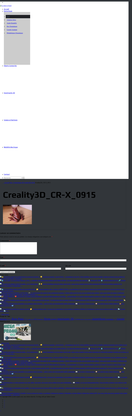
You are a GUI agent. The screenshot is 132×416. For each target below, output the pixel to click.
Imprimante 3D (9, 93)
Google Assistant (12, 30)
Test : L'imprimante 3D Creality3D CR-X (22, 182)
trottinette (110, 319)
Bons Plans (18, 318)
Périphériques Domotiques (15, 33)
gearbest (54, 319)
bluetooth (9, 319)
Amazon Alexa (11, 20)
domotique (40, 319)
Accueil (6, 9)
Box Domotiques (12, 26)
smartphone (98, 318)
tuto (115, 319)
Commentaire (5, 240)
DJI (35, 319)
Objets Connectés (10, 66)
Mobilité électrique (11, 147)
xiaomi (120, 318)
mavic (82, 319)
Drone (47, 318)
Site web (68, 265)
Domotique (8, 11)
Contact (7, 174)
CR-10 (25, 319)
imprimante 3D (65, 318)
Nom (2, 257)
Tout (8, 16)
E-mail (3, 265)
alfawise (3, 319)
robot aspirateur (88, 319)
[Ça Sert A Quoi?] (6, 5)
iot (75, 319)
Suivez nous (5, 314)
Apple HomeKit (12, 23)
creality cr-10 (31, 319)
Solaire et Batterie (10, 120)
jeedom (78, 319)
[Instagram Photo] (63, 278)
